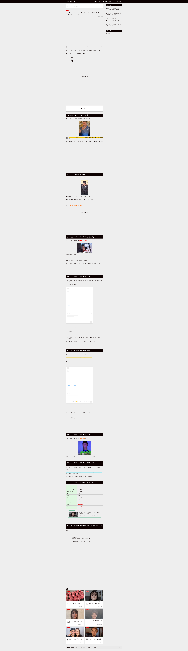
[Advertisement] (84, 32)
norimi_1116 (80, 502)
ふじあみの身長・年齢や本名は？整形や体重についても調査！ (114, 25)
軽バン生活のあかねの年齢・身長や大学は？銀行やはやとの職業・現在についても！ (113, 9)
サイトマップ (111, 1)
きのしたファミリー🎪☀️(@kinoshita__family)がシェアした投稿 (79, 401)
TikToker (108, 33)
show (87, 108)
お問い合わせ (118, 1)
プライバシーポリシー (103, 1)
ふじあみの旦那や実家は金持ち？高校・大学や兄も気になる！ (114, 21)
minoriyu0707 (80, 504)
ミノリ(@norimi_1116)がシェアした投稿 (79, 321)
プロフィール (94, 1)
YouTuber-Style (70, 1)
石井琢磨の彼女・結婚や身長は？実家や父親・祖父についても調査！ (114, 18)
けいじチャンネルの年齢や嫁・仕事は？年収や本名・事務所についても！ (114, 14)
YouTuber (68, 10)
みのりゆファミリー (81, 508)
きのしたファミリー (81, 506)
